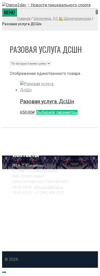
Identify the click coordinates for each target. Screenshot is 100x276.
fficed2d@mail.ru (48, 187)
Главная (24, 18)
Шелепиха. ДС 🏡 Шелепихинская (62, 18)
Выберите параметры (57, 112)
